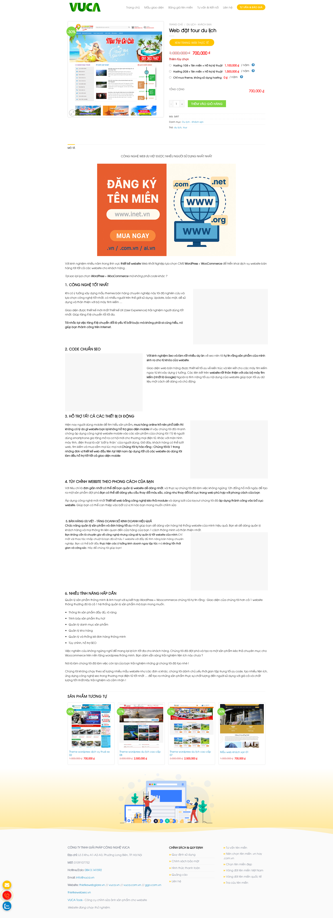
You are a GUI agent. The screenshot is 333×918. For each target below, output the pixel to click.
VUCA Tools (75, 900)
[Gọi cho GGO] (7, 895)
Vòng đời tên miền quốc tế (244, 876)
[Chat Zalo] (7, 905)
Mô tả (71, 147)
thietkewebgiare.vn (92, 885)
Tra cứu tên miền (237, 882)
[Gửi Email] (7, 885)
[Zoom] (72, 113)
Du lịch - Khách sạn (199, 24)
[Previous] (67, 735)
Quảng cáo (179, 874)
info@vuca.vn (85, 877)
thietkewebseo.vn (79, 892)
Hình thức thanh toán (186, 868)
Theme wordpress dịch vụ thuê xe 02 (89, 753)
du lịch (178, 127)
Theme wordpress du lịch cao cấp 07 (190, 753)
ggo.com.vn (153, 885)
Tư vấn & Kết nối (208, 7)
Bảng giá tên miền (180, 7)
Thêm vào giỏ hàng (207, 104)
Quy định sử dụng (183, 854)
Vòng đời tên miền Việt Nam (244, 870)
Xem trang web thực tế (192, 42)
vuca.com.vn (132, 885)
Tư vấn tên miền (236, 847)
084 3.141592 (93, 870)
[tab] (71, 147)
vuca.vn (114, 885)
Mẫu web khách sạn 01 (234, 751)
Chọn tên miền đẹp (239, 864)
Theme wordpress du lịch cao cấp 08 (140, 753)
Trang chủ (133, 7)
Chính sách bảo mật (185, 861)
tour (185, 127)
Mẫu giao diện (154, 7)
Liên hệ (227, 7)
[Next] (265, 735)
